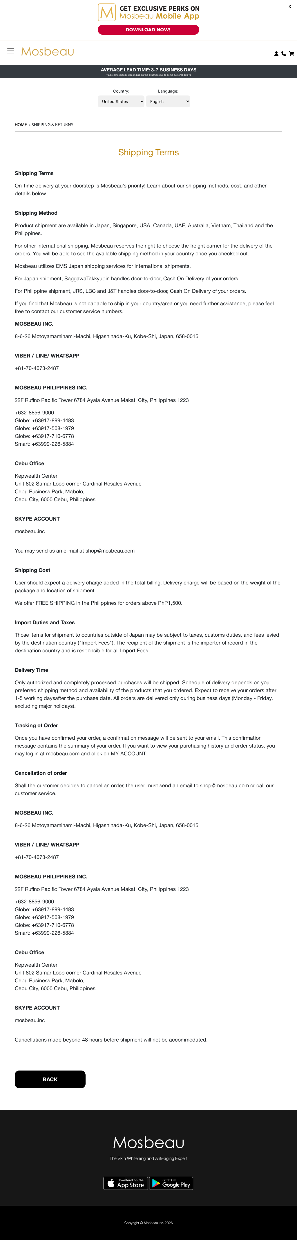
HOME (21, 125)
